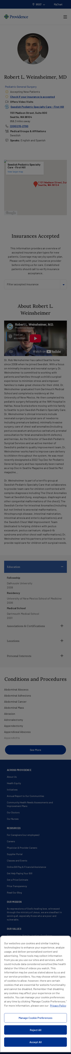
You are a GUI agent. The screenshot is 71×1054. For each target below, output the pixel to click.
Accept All (35, 1042)
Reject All (35, 1030)
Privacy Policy (58, 1005)
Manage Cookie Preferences (35, 1017)
